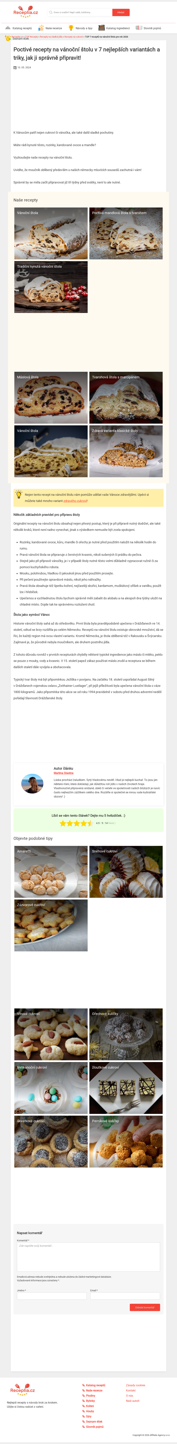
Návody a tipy (84, 28)
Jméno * (21, 1290)
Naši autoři (132, 1401)
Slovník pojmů (152, 28)
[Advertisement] (88, 96)
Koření (90, 1406)
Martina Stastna (63, 773)
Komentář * (23, 1240)
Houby (90, 1411)
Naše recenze (54, 28)
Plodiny (90, 1395)
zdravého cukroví (75, 501)
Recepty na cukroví (73, 36)
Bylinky (90, 1401)
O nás (129, 1395)
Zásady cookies (135, 1385)
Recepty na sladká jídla (51, 36)
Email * (94, 1290)
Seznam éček (21, 38)
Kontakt (131, 1390)
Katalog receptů (22, 28)
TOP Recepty (31, 36)
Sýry (88, 1416)
